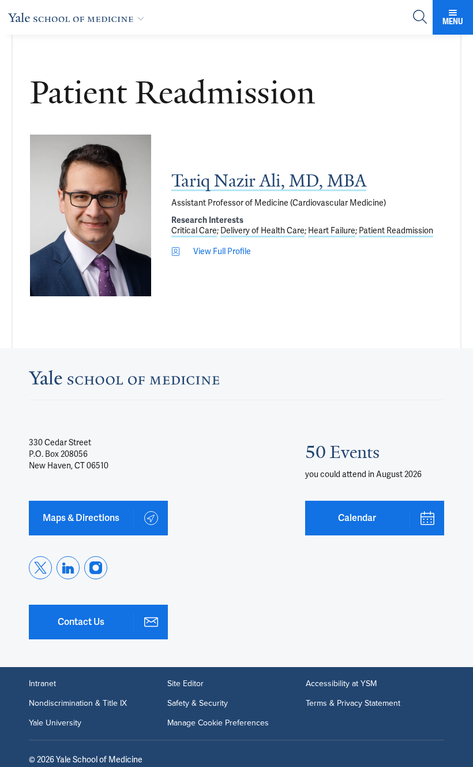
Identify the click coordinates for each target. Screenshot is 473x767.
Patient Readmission (396, 230)
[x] (40, 567)
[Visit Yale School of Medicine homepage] (124, 381)
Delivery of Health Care (262, 230)
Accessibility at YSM (341, 684)
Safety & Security (197, 703)
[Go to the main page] (78, 17)
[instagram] (95, 567)
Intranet (42, 684)
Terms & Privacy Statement (353, 703)
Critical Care (194, 230)
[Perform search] (420, 17)
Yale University (55, 723)
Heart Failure (331, 230)
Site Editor (185, 684)
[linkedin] (68, 567)
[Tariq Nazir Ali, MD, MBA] (90, 215)
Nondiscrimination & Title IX (78, 703)
